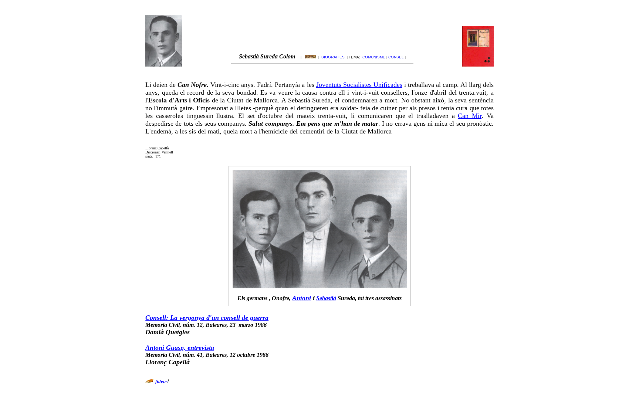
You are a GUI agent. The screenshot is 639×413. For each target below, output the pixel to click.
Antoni (301, 298)
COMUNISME (373, 57)
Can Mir (469, 115)
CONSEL (396, 57)
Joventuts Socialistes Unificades (359, 84)
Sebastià (326, 298)
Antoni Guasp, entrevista (179, 347)
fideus (161, 381)
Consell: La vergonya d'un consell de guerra (206, 317)
